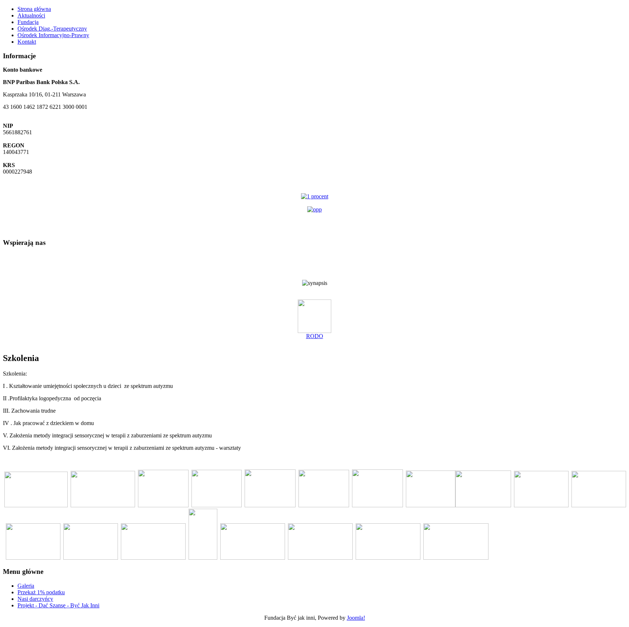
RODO (314, 336)
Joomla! (356, 618)
